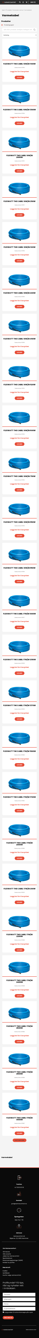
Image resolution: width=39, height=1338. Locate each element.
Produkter (9, 10)
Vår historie (6, 1252)
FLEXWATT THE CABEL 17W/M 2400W (19, 981)
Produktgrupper (9, 25)
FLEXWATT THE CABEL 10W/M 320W (19, 247)
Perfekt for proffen (9, 1262)
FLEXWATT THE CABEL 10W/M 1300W (19, 109)
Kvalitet (5, 1271)
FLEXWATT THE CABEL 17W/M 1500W (19, 751)
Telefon (19, 1184)
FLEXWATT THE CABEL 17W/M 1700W (19, 797)
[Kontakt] (19, 1194)
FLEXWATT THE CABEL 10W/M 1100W (19, 64)
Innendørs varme (18, 10)
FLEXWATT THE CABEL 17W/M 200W (19, 888)
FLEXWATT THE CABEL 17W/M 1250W (19, 659)
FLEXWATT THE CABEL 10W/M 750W (19, 476)
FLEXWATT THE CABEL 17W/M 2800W (19, 1073)
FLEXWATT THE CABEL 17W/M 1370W (19, 705)
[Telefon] (19, 1177)
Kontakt (19, 1200)
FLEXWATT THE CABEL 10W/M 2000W (19, 156)
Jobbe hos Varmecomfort (11, 1256)
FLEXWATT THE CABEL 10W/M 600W (20, 430)
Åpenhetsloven (7, 1258)
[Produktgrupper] (2, 25)
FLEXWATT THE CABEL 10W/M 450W (19, 339)
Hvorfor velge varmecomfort (12, 1275)
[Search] (34, 29)
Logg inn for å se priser (19, 71)
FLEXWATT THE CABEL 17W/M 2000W (19, 844)
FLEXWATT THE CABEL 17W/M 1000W (19, 613)
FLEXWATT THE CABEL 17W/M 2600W (19, 1027)
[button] (19, 1140)
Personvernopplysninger (10, 1260)
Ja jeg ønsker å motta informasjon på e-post (18, 1312)
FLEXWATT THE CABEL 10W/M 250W (19, 201)
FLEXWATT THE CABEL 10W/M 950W (19, 522)
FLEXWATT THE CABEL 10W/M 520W (19, 384)
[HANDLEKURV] (26, 2)
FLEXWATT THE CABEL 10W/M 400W (19, 293)
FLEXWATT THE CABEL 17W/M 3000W (19, 1119)
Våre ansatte (7, 1254)
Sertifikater (6, 1273)
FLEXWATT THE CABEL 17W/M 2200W (19, 935)
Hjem (3, 10)
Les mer (19, 77)
